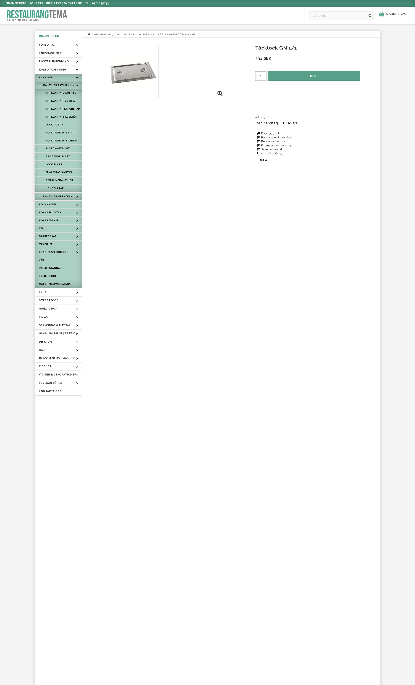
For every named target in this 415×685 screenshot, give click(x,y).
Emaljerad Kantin (58, 172)
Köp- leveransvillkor (64, 3)
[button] (395, 14)
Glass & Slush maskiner (58, 358)
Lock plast (53, 164)
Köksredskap (49, 220)
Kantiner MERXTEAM (58, 196)
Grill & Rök (48, 308)
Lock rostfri (55, 124)
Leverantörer (50, 383)
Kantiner (46, 77)
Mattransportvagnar (55, 283)
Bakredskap (48, 236)
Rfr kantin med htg (60, 100)
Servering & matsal (55, 325)
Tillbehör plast (57, 156)
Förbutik (46, 44)
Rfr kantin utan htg (61, 92)
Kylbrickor (47, 276)
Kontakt (36, 3)
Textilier (46, 244)
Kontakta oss (50, 391)
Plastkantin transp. (61, 140)
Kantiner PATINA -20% (59, 85)
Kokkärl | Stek (50, 212)
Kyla (42, 292)
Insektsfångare (51, 268)
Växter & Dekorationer (57, 374)
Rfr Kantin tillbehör (61, 117)
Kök (42, 228)
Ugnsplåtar (54, 188)
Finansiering (15, 3)
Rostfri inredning (54, 61)
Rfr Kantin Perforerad (62, 108)
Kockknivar (47, 204)
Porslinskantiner (59, 180)
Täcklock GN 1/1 (190, 34)
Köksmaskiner (50, 53)
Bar (42, 349)
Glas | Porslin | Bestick (58, 333)
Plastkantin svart (59, 132)
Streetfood (49, 300)
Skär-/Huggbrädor (54, 252)
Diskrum (45, 341)
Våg (41, 260)
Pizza (43, 316)
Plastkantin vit (57, 148)
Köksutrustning (52, 69)
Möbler (45, 366)
